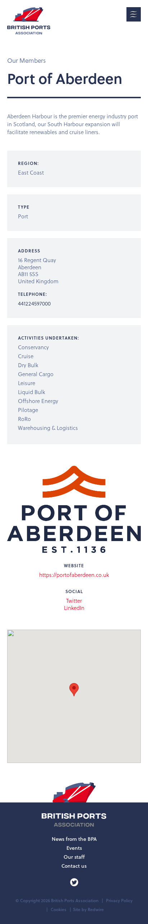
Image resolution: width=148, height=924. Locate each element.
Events (74, 848)
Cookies (58, 909)
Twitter (74, 601)
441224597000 (34, 303)
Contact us (74, 865)
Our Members (26, 60)
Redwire (96, 909)
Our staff (74, 857)
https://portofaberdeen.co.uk (74, 575)
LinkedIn (74, 608)
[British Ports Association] (28, 20)
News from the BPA (74, 839)
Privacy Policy (119, 900)
